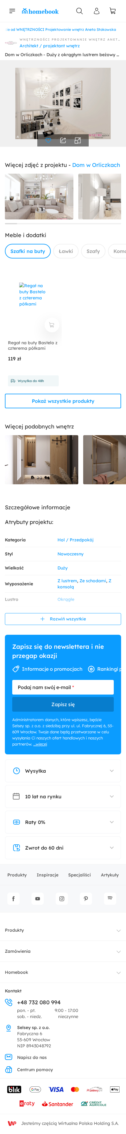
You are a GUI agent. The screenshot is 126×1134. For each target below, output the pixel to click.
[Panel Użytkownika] (96, 11)
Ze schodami (93, 580)
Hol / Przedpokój (75, 540)
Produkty (17, 875)
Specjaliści (79, 875)
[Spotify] (110, 899)
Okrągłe (65, 599)
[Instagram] (62, 899)
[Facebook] (13, 899)
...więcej (40, 744)
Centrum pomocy (35, 1069)
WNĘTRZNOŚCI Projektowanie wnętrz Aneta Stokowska (70, 40)
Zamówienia (18, 951)
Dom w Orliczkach (96, 164)
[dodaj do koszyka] (52, 325)
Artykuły (110, 875)
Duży (62, 568)
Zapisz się (63, 704)
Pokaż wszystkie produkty (63, 401)
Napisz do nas (32, 1057)
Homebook (16, 972)
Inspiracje (47, 875)
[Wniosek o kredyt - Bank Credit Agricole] (93, 1103)
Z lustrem (67, 580)
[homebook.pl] (40, 11)
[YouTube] (37, 899)
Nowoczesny (70, 554)
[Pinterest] (86, 899)
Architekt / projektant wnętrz (50, 46)
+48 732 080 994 (39, 1002)
